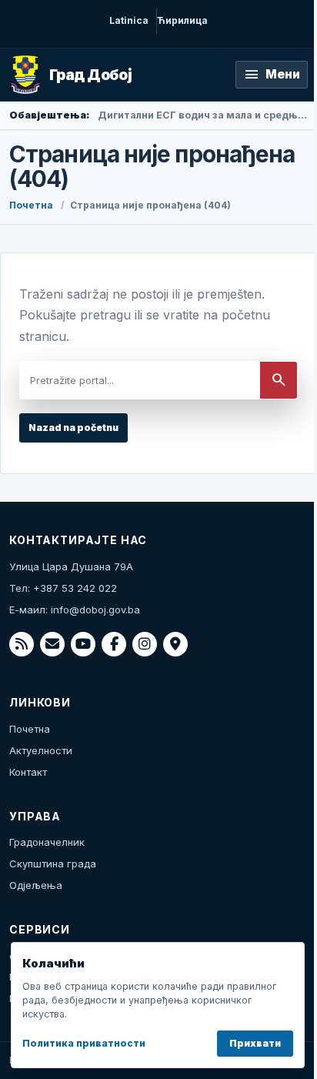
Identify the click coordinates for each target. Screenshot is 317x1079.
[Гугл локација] (175, 644)
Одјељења (35, 885)
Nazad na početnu (73, 427)
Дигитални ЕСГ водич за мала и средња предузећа (203, 115)
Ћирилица (182, 20)
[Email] (52, 644)
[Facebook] (114, 644)
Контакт (28, 772)
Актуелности (40, 750)
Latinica (128, 20)
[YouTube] (83, 644)
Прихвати (255, 1043)
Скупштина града (52, 863)
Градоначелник (47, 842)
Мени (271, 75)
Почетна (31, 205)
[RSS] (21, 644)
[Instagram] (144, 644)
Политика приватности (83, 1043)
